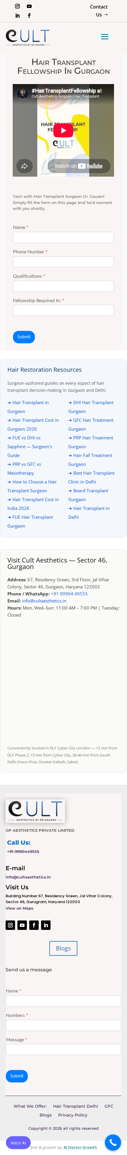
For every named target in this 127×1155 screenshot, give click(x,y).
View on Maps (19, 908)
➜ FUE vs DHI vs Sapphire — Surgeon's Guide (29, 446)
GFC (109, 1106)
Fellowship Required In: (38, 300)
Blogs (63, 948)
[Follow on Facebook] (29, 15)
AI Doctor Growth (80, 1147)
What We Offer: (30, 1106)
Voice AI (18, 1143)
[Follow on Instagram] (17, 6)
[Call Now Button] (113, 1142)
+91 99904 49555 (69, 594)
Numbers (17, 1015)
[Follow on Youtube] (29, 6)
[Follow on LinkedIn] (17, 15)
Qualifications (29, 276)
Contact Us (99, 11)
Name (20, 227)
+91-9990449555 (23, 851)
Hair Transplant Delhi (75, 1106)
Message (16, 1039)
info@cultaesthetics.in (44, 601)
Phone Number (30, 252)
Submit (23, 337)
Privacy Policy (72, 1115)
